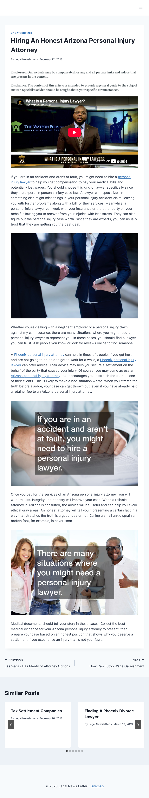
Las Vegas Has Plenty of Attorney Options (37, 663)
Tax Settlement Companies (36, 711)
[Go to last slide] (11, 724)
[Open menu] (140, 8)
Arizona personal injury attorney (35, 376)
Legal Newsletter (25, 59)
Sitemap (97, 786)
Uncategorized (21, 32)
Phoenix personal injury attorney (39, 355)
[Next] (138, 724)
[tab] (67, 751)
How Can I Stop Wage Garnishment (116, 663)
